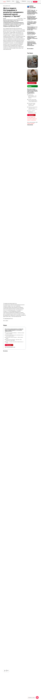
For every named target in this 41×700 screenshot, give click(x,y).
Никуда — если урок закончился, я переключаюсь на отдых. (14, 342)
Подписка (24, 1)
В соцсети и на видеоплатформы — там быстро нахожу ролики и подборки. (15, 333)
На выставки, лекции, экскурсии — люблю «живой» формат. (14, 338)
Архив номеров (18, 2)
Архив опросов (30, 124)
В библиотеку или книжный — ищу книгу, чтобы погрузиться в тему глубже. (14, 340)
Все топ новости (30, 48)
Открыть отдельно (30, 123)
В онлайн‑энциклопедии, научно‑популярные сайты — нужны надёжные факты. (15, 335)
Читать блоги (32, 83)
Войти (35, 1)
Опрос (30, 86)
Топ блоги (30, 53)
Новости (8, 1)
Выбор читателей (33, 6)
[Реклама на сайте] (37, 697)
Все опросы (5, 350)
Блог (13, 1)
